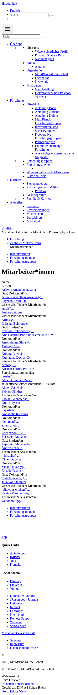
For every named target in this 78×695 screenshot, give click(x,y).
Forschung (17, 100)
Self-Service (18, 626)
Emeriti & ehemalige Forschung (48, 147)
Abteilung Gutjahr (47, 112)
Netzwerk (41, 81)
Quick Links (10, 545)
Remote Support (20, 618)
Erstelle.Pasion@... (14, 478)
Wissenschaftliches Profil (51, 51)
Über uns (16, 44)
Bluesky (15, 581)
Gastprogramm (36, 195)
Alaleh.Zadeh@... (13, 387)
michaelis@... (11, 455)
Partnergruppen (45, 142)
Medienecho (35, 213)
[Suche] (51, 15)
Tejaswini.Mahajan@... (17, 444)
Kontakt (32, 63)
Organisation (35, 70)
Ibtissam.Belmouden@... (18, 331)
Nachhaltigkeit (44, 59)
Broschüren (34, 217)
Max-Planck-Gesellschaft (51, 74)
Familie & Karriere (39, 198)
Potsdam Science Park (49, 55)
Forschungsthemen (39, 164)
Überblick (33, 104)
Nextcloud (17, 614)
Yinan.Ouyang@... (14, 467)
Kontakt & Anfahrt (22, 596)
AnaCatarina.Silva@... (16, 342)
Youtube (15, 588)
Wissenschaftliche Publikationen (48, 172)
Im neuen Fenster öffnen (18, 684)
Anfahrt (40, 66)
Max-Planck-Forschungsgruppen (48, 121)
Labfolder (16, 611)
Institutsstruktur (20, 254)
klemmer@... (10, 421)
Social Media (11, 573)
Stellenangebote (37, 183)
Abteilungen (18, 553)
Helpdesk (16, 603)
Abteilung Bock (45, 108)
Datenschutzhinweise (24, 648)
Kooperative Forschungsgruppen (48, 136)
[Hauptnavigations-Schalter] (7, 29)
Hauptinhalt (9, 3)
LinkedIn (16, 585)
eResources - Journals (24, 599)
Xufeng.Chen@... (13, 353)
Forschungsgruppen (40, 161)
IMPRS (15, 557)
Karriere (15, 180)
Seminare (33, 206)
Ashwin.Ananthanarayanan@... (22, 297)
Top (4, 537)
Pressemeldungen (38, 210)
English (15, 10)
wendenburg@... (13, 501)
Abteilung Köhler (46, 115)
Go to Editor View (14, 691)
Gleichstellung (44, 89)
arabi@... (8, 308)
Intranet (15, 607)
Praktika (40, 191)
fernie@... (8, 376)
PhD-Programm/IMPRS (42, 187)
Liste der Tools (36, 176)
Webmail (16, 622)
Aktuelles (16, 202)
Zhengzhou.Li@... (14, 433)
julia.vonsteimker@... (16, 489)
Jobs (13, 561)
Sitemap (15, 640)
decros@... (9, 365)
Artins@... (8, 320)
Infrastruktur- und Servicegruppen (46, 128)
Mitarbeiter (34, 85)
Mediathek (34, 221)
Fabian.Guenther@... (15, 399)
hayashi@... (9, 410)
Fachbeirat (42, 78)
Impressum (17, 644)
